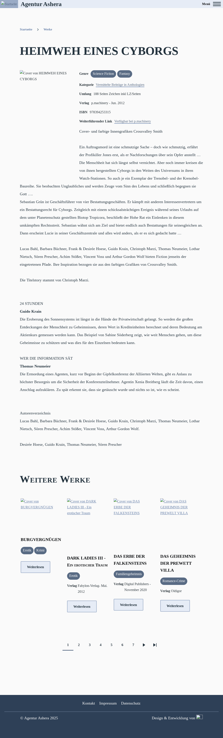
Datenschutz (130, 703)
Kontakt (88, 703)
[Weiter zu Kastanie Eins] (199, 718)
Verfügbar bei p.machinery (132, 121)
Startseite (26, 29)
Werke (48, 29)
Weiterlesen (35, 567)
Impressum (108, 703)
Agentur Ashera (41, 4)
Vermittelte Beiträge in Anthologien (120, 85)
